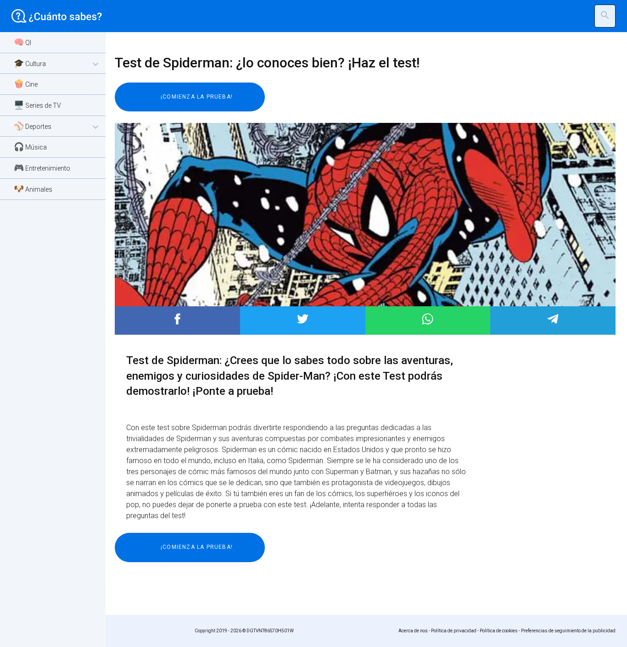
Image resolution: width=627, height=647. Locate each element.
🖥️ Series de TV (37, 105)
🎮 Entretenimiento (42, 167)
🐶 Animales (33, 189)
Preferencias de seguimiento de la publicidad (568, 630)
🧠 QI (22, 42)
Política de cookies (499, 630)
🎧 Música (30, 146)
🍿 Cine (26, 83)
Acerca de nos (413, 630)
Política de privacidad (453, 630)
